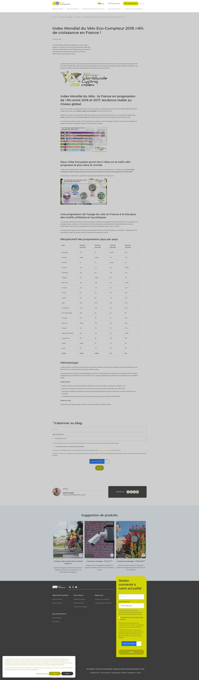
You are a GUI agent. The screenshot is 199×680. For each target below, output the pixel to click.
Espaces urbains (57, 599)
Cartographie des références (103, 603)
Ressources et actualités (66, 17)
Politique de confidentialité (104, 450)
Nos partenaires (57, 618)
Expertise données (79, 603)
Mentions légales (107, 669)
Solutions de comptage (80, 606)
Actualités (78, 17)
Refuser (67, 673)
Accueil (54, 17)
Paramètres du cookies (42, 673)
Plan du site (99, 669)
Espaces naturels (57, 603)
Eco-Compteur (90, 669)
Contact (142, 669)
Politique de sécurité (119, 669)
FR (141, 3)
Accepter (54, 673)
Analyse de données (79, 599)
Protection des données (132, 669)
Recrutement (56, 621)
